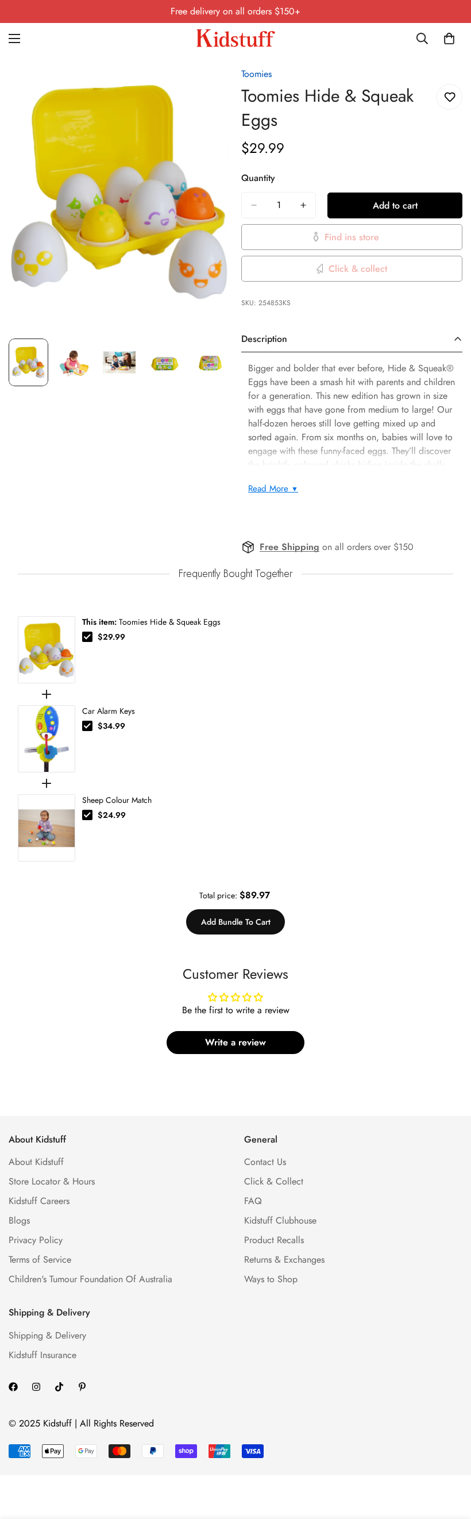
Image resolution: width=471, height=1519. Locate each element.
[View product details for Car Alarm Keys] (46, 738)
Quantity (258, 177)
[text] (235, 574)
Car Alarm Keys (108, 711)
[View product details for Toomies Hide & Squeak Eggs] (46, 649)
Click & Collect (273, 1181)
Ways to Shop (271, 1279)
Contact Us (265, 1161)
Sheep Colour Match (117, 800)
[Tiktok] (59, 1386)
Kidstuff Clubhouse (280, 1220)
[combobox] (423, 38)
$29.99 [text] (111, 637)
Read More (273, 488)
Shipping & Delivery (47, 1335)
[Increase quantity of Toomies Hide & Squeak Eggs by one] (303, 205)
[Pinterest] (82, 1386)
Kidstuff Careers (39, 1200)
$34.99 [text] (111, 726)
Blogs (19, 1220)
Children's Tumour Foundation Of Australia (90, 1279)
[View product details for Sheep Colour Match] (46, 828)
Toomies (256, 73)
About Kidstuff (36, 1161)
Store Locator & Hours (52, 1181)
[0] (449, 38)
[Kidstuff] (235, 38)
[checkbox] (87, 637)
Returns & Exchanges (284, 1259)
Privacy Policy (36, 1240)
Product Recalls (274, 1240)
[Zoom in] (205, 78)
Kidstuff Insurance (42, 1355)
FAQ (253, 1200)
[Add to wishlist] (449, 97)
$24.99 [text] (112, 815)
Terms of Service (40, 1259)
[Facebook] (13, 1386)
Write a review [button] (235, 1042)
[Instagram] (36, 1386)
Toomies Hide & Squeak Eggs (151, 622)
